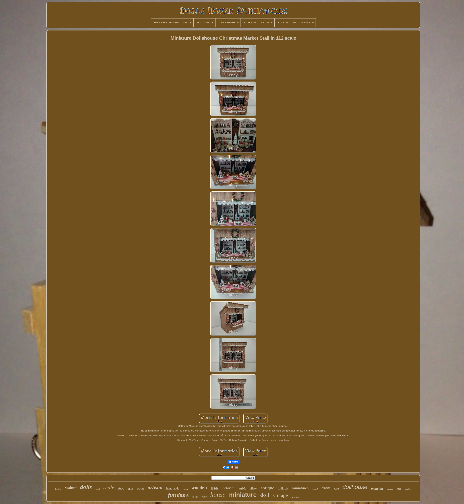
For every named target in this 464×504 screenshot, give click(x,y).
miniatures (300, 488)
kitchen (58, 489)
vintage (280, 495)
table (242, 488)
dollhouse (354, 487)
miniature (243, 494)
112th (214, 488)
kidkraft (283, 488)
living (185, 489)
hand (98, 489)
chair (130, 489)
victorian (229, 488)
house (217, 494)
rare (204, 496)
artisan (155, 487)
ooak (140, 488)
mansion (377, 488)
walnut (70, 488)
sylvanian (295, 497)
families (390, 489)
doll (264, 495)
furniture (178, 495)
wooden (199, 487)
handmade (172, 488)
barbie (408, 489)
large (195, 496)
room (325, 488)
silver (253, 488)
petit (336, 488)
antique (267, 487)
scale (108, 487)
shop (121, 488)
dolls (86, 487)
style (399, 489)
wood (315, 489)
